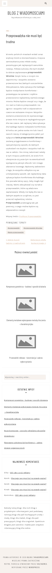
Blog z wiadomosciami (26, 13)
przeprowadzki (14, 228)
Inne (7, 31)
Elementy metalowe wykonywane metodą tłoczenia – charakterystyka (25, 409)
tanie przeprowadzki (16, 232)
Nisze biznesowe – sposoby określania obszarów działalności (24, 433)
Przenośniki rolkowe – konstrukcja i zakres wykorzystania (22, 421)
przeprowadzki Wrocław (33, 228)
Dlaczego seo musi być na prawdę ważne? (28, 478)
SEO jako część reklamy (20, 473)
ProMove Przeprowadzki (30, 216)
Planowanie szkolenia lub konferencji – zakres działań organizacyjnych (23, 445)
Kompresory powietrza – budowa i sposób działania (26, 286)
